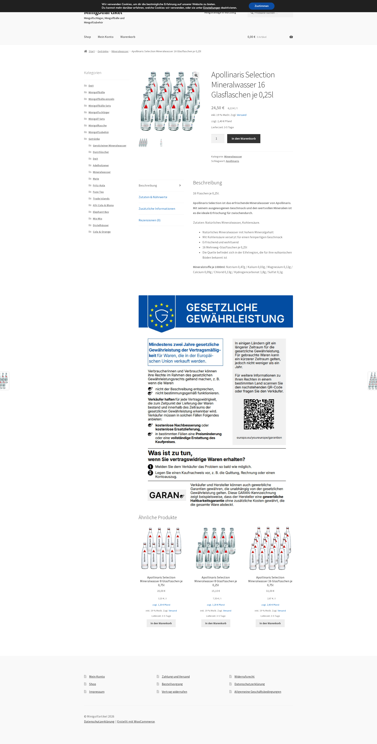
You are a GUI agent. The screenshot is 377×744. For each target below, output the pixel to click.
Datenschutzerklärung (249, 684)
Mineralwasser (120, 51)
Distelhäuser (101, 225)
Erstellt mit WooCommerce (136, 721)
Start (92, 51)
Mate (96, 178)
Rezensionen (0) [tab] (149, 220)
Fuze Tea (98, 192)
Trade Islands (101, 198)
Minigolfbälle (97, 92)
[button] (196, 75)
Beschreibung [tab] (148, 185)
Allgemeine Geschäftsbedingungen (257, 692)
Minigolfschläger (99, 112)
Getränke (103, 51)
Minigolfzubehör (99, 132)
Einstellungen (211, 8)
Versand (241, 115)
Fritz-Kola (99, 185)
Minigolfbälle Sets (100, 105)
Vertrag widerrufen (174, 692)
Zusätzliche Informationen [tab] (157, 208)
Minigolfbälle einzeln (101, 99)
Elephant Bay (101, 212)
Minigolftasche (98, 125)
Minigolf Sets (97, 119)
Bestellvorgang (172, 684)
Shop (87, 37)
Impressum (96, 692)
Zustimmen (262, 6)
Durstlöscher (101, 152)
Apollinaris (232, 161)
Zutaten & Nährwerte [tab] (153, 197)
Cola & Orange (102, 231)
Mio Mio (97, 218)
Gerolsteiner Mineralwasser (109, 145)
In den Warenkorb (244, 138)
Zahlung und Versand (176, 676)
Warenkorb (127, 37)
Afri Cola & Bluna (103, 205)
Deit (91, 85)
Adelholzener (101, 165)
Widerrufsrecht (244, 676)
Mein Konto (105, 37)
